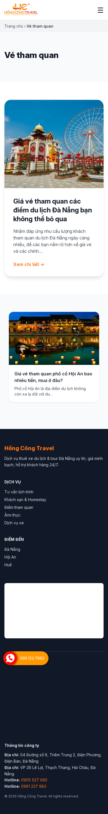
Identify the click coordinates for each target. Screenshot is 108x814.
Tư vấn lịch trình (19, 491)
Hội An (10, 557)
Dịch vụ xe (14, 522)
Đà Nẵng (12, 549)
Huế (8, 564)
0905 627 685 (34, 780)
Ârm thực (12, 515)
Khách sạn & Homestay (25, 499)
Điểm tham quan (18, 507)
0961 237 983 (33, 786)
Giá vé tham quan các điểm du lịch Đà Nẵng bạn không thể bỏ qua (52, 210)
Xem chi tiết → (28, 264)
